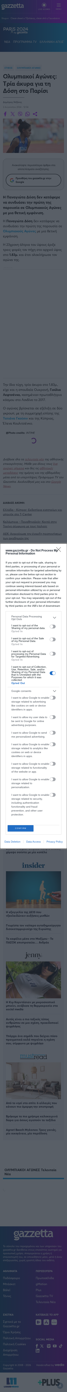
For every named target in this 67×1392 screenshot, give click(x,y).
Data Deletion (12, 841)
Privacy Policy (55, 841)
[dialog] (33, 696)
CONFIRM (20, 828)
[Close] (59, 550)
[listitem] (33, 617)
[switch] (53, 626)
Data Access (33, 841)
